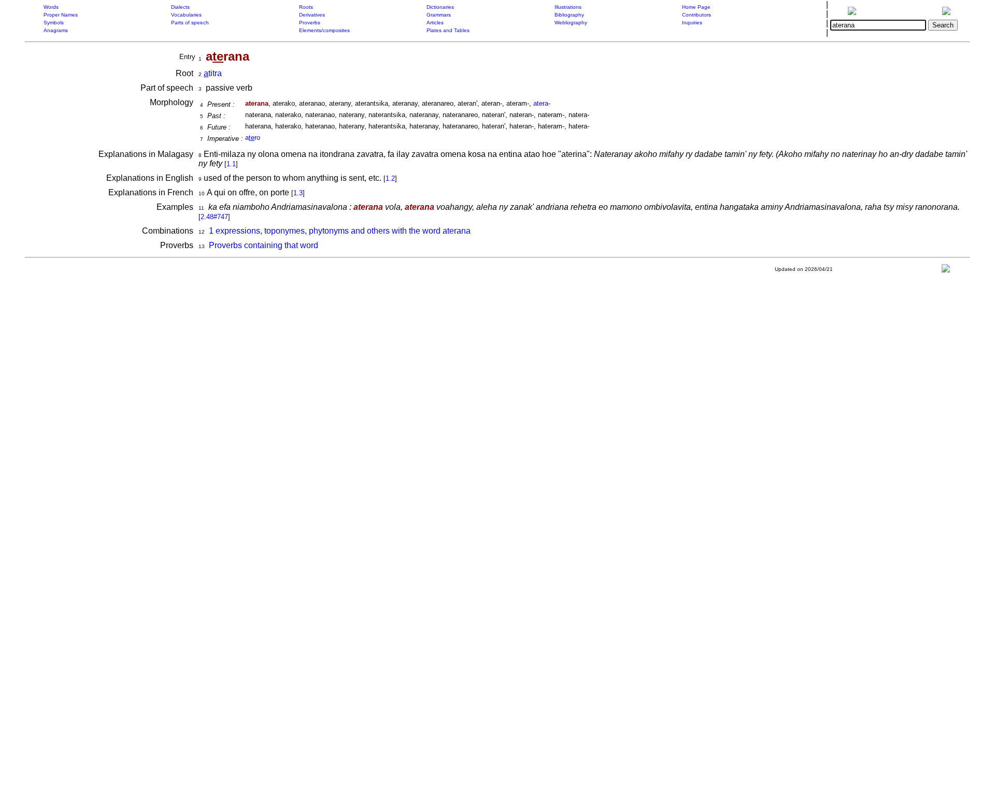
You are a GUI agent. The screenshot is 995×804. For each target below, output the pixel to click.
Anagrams (56, 30)
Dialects (180, 7)
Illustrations (568, 7)
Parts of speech (190, 22)
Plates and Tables (448, 30)
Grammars (439, 15)
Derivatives (312, 15)
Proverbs (309, 22)
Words (51, 7)
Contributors (696, 15)
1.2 (390, 178)
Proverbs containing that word (263, 245)
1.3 (298, 193)
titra (213, 73)
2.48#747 (214, 217)
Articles (435, 22)
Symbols (54, 22)
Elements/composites (324, 30)
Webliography (571, 22)
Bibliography (569, 15)
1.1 (231, 164)
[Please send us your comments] (946, 271)
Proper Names (61, 15)
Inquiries (692, 22)
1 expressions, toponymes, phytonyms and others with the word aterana (340, 230)
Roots (306, 7)
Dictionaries (440, 7)
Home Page (696, 7)
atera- (541, 103)
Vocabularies (186, 15)
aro (252, 137)
